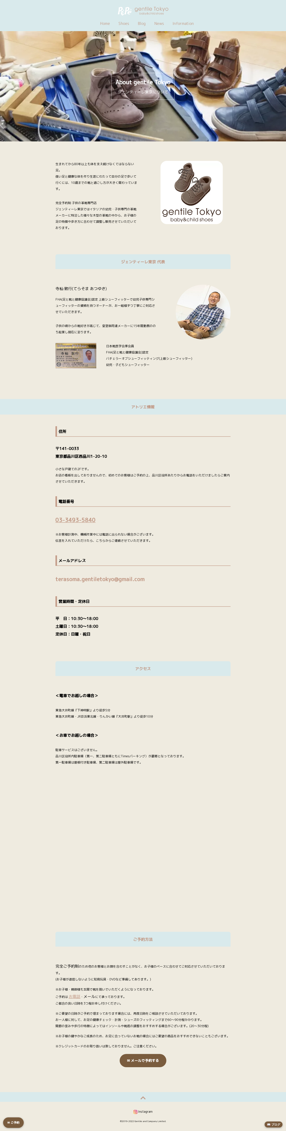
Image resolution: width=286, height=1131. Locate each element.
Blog (142, 23)
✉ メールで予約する (143, 1060)
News (159, 23)
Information (183, 23)
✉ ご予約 (13, 1122)
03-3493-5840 (75, 520)
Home (105, 23)
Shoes (123, 23)
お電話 (74, 996)
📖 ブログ (273, 1124)
